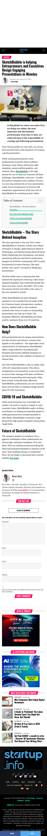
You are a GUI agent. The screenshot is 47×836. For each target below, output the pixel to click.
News (23, 782)
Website (4, 575)
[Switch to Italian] (36, 785)
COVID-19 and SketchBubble (21, 218)
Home (8, 782)
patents (25, 490)
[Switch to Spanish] (27, 788)
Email (4, 561)
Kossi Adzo (15, 81)
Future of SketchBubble (19, 222)
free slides (14, 458)
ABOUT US (10, 805)
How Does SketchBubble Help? (21, 214)
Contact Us (28, 785)
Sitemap (27, 800)
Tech (39, 782)
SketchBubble (22, 171)
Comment (6, 521)
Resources (31, 782)
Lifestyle (15, 782)
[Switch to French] (42, 785)
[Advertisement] (23, 24)
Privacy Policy (30, 798)
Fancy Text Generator (14, 785)
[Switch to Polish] (22, 788)
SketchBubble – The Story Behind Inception (22, 208)
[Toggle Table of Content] (39, 201)
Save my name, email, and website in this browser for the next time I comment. (22, 590)
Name (4, 548)
